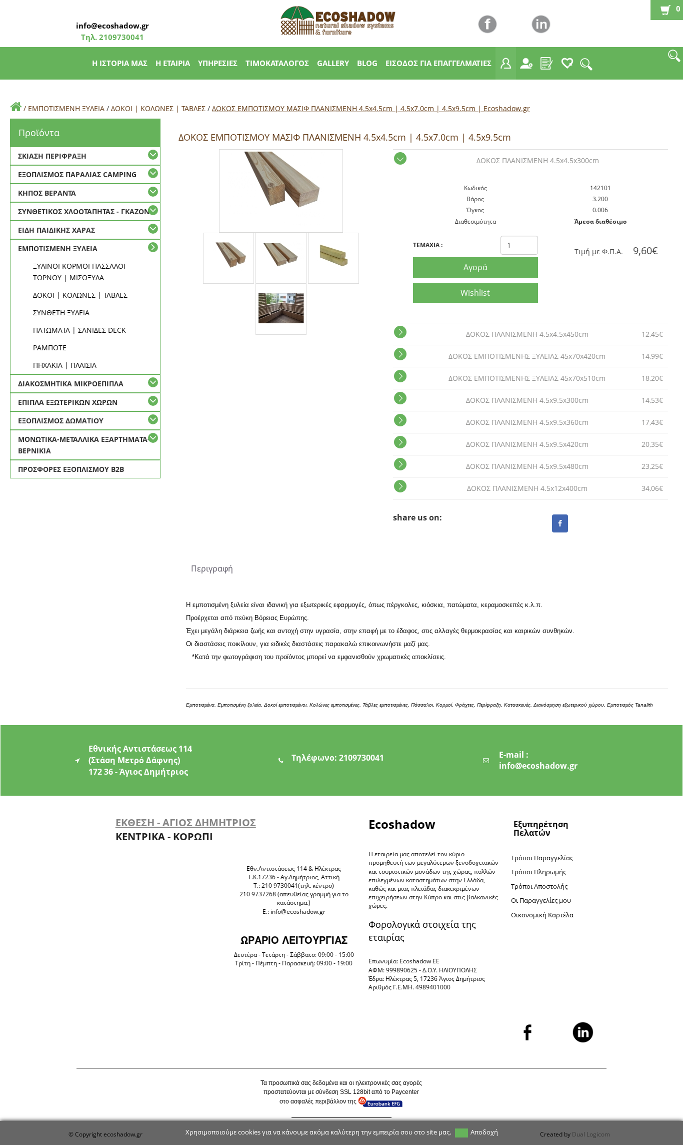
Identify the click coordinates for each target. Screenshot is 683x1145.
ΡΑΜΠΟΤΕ (49, 347)
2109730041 (120, 37)
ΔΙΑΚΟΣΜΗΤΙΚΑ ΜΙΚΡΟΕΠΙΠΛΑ (71, 383)
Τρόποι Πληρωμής (538, 871)
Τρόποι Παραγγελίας (542, 857)
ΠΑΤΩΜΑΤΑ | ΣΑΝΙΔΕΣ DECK (79, 330)
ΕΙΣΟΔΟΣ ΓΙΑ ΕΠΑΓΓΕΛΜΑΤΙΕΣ (439, 63)
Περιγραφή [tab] (212, 568)
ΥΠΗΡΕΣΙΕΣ (218, 63)
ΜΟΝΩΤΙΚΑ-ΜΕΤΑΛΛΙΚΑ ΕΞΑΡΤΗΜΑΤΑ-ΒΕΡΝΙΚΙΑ (84, 444)
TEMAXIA (427, 245)
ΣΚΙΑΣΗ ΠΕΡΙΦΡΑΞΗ (52, 156)
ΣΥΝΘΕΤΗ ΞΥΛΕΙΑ (61, 312)
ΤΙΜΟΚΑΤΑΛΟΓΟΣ (277, 63)
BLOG (367, 63)
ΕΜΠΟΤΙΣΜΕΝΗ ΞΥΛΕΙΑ (66, 108)
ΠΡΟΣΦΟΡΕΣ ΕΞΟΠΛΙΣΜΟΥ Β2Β (71, 469)
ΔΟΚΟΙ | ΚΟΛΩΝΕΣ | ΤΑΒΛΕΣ (158, 108)
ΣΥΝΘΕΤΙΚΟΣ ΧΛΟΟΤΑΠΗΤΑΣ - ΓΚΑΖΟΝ (84, 211)
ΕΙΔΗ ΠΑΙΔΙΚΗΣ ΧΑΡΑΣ (56, 230)
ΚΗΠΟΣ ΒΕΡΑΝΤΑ (47, 193)
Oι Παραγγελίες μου (541, 900)
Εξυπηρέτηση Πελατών (541, 828)
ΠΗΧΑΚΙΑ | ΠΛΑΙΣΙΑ (64, 365)
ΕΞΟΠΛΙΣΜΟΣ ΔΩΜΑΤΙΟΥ (61, 420)
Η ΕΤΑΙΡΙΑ (173, 63)
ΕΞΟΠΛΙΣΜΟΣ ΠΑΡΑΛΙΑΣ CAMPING (77, 174)
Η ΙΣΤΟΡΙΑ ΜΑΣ (120, 63)
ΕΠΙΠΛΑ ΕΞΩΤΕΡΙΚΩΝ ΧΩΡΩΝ (68, 402)
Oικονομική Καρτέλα (542, 914)
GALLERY (333, 63)
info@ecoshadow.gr (112, 26)
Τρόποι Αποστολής (539, 886)
